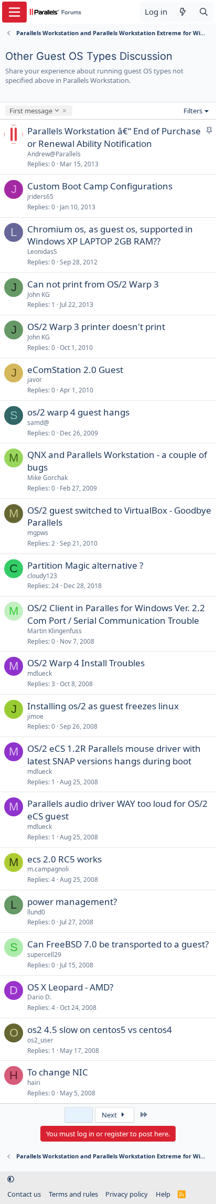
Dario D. (39, 997)
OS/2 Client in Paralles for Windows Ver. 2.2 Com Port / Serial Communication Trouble (116, 614)
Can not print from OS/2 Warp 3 (93, 284)
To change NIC (57, 1072)
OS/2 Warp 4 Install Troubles (86, 663)
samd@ (38, 422)
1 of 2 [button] (78, 1115)
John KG (38, 294)
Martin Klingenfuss (54, 630)
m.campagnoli (48, 869)
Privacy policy (126, 1194)
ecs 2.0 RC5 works (64, 859)
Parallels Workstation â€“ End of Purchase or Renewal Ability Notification (114, 137)
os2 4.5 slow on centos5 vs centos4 (99, 1030)
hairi (33, 1082)
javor (34, 379)
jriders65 (40, 196)
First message (30, 110)
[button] (10, 1179)
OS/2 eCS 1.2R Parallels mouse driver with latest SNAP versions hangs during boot (114, 754)
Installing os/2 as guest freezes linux (103, 706)
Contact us (24, 1194)
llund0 (36, 912)
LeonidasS (42, 251)
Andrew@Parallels (54, 154)
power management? (72, 902)
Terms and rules (73, 1194)
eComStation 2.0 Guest (75, 370)
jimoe (35, 716)
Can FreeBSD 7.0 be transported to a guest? (118, 944)
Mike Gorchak (47, 477)
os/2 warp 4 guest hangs (78, 412)
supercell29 (44, 954)
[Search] (203, 12)
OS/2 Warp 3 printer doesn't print (96, 327)
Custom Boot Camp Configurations (99, 186)
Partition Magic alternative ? (85, 565)
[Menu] (14, 12)
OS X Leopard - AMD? (70, 987)
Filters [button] (192, 110)
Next (110, 1115)
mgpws (37, 532)
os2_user (40, 1040)
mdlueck (39, 673)
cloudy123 (42, 575)
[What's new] (182, 12)
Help (163, 1194)
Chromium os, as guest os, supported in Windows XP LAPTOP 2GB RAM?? (110, 235)
